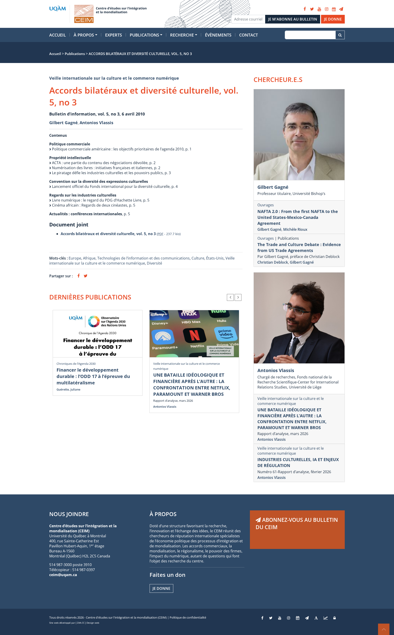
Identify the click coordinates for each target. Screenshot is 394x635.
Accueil (57, 35)
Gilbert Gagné (63, 122)
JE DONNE (333, 19)
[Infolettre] (341, 9)
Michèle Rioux (295, 229)
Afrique (89, 258)
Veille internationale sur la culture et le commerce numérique (114, 78)
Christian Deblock (272, 262)
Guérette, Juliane (68, 389)
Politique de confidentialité (188, 617)
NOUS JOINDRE (69, 514)
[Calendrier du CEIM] (333, 9)
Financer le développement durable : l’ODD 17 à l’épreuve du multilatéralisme (93, 376)
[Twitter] (311, 9)
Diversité (154, 263)
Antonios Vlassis (96, 122)
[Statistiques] (326, 618)
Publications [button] (144, 35)
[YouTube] (319, 9)
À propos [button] (84, 35)
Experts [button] (113, 35)
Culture (198, 258)
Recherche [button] (182, 35)
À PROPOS (163, 514)
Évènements (218, 35)
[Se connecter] (334, 618)
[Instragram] (288, 618)
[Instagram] (326, 9)
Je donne (161, 588)
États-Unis (215, 258)
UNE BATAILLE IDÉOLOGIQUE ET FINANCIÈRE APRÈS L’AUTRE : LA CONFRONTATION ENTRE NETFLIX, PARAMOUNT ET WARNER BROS (191, 384)
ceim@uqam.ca (63, 574)
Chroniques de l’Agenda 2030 (76, 364)
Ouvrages (265, 204)
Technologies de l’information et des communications (143, 258)
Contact (248, 35)
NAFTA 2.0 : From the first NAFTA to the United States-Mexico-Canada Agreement (297, 217)
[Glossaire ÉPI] (316, 618)
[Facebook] (304, 9)
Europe (75, 258)
